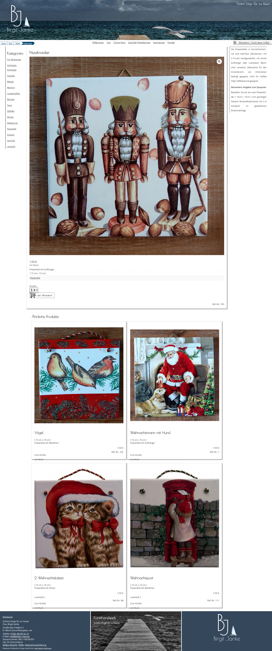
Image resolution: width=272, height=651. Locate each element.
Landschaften (13, 93)
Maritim (11, 87)
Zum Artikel (78, 443)
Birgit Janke (20, 29)
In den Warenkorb (43, 295)
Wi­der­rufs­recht (10, 645)
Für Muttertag (14, 59)
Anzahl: (33, 286)
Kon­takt (171, 42)
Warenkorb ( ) (255, 42)
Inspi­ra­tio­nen (159, 42)
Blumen (11, 99)
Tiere (9, 105)
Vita (109, 42)
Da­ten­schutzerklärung (35, 645)
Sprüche (11, 140)
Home (3, 43)
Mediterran (12, 123)
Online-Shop (119, 42)
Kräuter (10, 134)
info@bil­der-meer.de (19, 636)
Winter (17, 43)
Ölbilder (11, 111)
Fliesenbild (35, 278)
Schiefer (11, 76)
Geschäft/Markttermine (139, 42)
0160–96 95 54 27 (20, 633)
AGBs (21, 645)
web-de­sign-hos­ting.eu (43, 648)
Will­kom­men (98, 42)
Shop (10, 43)
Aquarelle (11, 129)
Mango (10, 81)
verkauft (11, 146)
